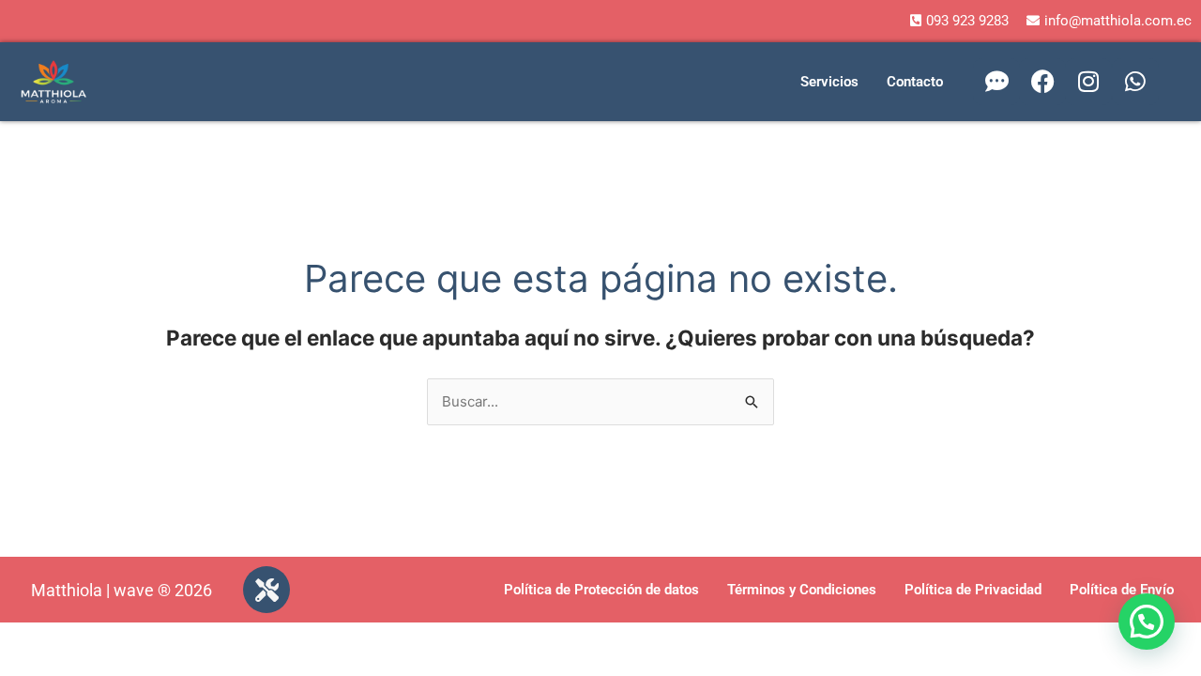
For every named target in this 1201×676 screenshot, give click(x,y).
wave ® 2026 (163, 590)
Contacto (915, 81)
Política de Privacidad (973, 589)
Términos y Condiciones (801, 589)
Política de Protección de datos (601, 589)
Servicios (829, 81)
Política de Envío (1122, 589)
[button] (1146, 621)
